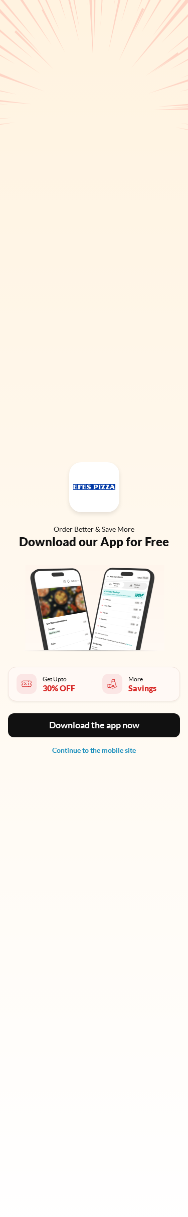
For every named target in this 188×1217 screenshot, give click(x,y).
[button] (94, 725)
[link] (94, 750)
